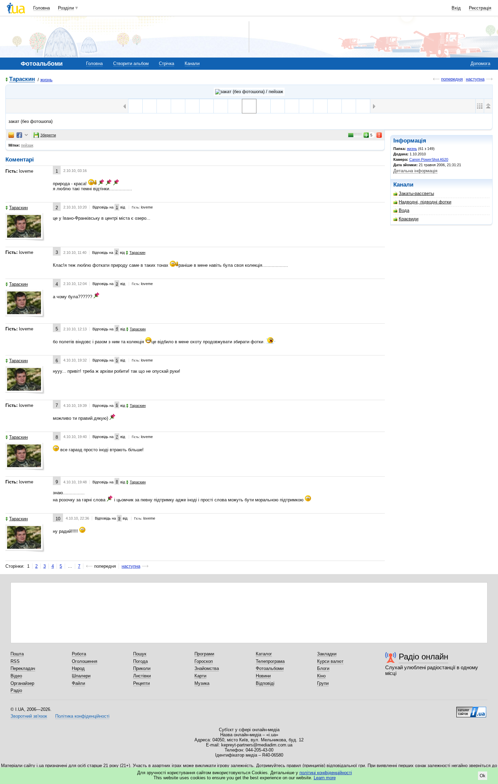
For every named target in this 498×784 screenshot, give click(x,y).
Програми (204, 653)
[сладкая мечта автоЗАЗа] (220, 106)
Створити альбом (131, 63)
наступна (475, 79)
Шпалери (81, 675)
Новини (263, 675)
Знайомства (206, 668)
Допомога (480, 63)
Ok (482, 775)
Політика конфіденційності (82, 716)
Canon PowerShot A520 (428, 159)
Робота (79, 653)
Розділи (66, 7)
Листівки (142, 675)
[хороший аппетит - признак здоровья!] (363, 106)
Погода (140, 661)
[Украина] (192, 106)
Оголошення (84, 661)
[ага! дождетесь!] (277, 106)
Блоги (323, 668)
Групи (323, 683)
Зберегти (48, 135)
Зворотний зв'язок (29, 716)
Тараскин (22, 79)
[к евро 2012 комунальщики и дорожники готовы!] (235, 106)
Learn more (325, 777)
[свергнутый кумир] (206, 106)
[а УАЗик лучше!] (149, 106)
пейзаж (27, 145)
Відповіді (265, 683)
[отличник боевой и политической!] (164, 106)
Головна (41, 7)
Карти (200, 675)
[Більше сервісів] (26, 135)
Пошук (139, 653)
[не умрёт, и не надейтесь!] (306, 106)
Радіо (16, 690)
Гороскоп (203, 661)
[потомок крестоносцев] (135, 106)
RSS (15, 661)
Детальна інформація (415, 170)
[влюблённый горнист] (320, 106)
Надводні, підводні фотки (425, 201)
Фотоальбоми (270, 668)
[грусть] (292, 106)
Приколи (141, 668)
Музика (201, 683)
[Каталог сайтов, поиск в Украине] (471, 709)
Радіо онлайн (423, 656)
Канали (192, 63)
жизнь (46, 79)
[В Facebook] (19, 135)
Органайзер (22, 683)
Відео (16, 675)
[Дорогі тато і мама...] (334, 106)
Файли (78, 683)
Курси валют (330, 661)
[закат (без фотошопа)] (249, 106)
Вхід (456, 7)
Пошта (17, 653)
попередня (452, 79)
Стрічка (166, 63)
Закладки (326, 653)
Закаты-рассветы (416, 193)
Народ (78, 668)
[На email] (11, 135)
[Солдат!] (348, 106)
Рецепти (141, 683)
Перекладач (23, 668)
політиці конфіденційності (325, 772)
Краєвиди (408, 218)
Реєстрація (480, 7)
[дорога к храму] (263, 106)
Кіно (321, 675)
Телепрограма (270, 661)
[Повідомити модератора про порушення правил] (379, 135)
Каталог (264, 653)
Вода (404, 210)
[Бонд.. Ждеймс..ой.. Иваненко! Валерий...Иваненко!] (178, 106)
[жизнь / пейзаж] (249, 92)
